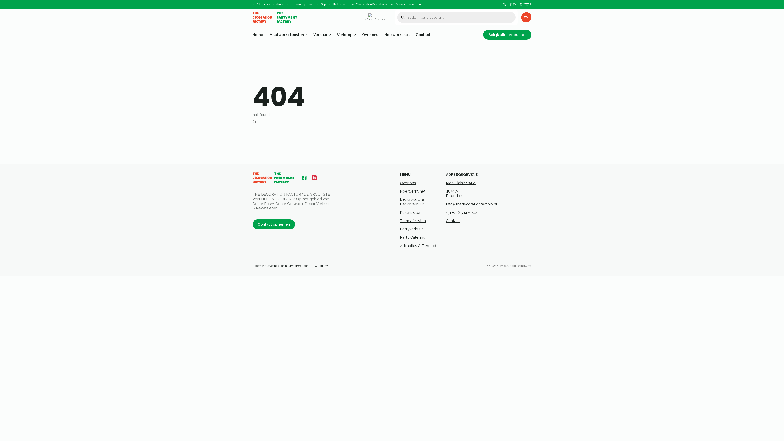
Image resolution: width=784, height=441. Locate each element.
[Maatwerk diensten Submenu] (305, 35)
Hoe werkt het (397, 35)
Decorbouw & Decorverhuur (412, 201)
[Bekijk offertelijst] (526, 17)
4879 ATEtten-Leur (455, 193)
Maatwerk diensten (287, 35)
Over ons (370, 35)
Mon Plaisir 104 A (461, 183)
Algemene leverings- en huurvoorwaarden (280, 265)
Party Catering (412, 237)
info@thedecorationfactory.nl (471, 204)
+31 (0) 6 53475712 (461, 212)
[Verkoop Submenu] (354, 35)
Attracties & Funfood (418, 246)
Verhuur (320, 35)
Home (258, 35)
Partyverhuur (411, 229)
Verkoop (345, 35)
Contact (423, 35)
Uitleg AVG (322, 265)
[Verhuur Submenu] (329, 35)
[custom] (304, 177)
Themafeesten (413, 221)
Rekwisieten (410, 212)
